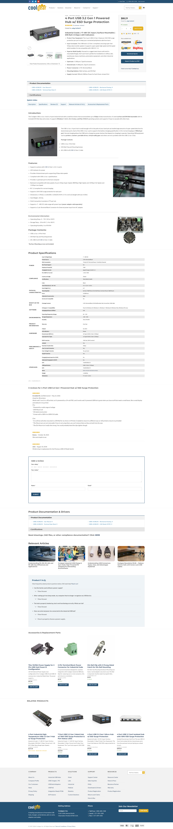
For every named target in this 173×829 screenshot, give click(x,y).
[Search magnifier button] (140, 8)
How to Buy (91, 798)
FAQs (89, 784)
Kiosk (70, 777)
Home (66, 15)
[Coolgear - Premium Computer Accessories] (37, 7)
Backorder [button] (33, 756)
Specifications (43, 104)
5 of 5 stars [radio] (53, 467)
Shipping (31, 795)
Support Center (92, 777)
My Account (141, 1)
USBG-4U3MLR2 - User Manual (41, 87)
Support (95, 8)
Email (90, 485)
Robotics (71, 791)
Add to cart (138, 28)
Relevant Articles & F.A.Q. (77, 104)
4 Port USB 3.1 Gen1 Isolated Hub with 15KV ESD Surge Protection (130, 735)
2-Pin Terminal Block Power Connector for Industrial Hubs (70, 666)
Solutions (60, 8)
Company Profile (33, 781)
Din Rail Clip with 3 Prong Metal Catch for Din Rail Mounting (100, 666)
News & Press (112, 781)
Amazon (126, 42)
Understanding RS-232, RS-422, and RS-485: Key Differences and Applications (40, 564)
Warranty (111, 787)
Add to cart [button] (34, 686)
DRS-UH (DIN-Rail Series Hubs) (90, 370)
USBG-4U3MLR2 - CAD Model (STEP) (100, 90)
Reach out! (75, 584)
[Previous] (30, 32)
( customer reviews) (78, 25)
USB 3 (72, 150)
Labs (69, 781)
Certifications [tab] (35, 95)
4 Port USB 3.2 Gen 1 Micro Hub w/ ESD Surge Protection (100, 735)
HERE (97, 535)
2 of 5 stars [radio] (35, 467)
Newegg (138, 42)
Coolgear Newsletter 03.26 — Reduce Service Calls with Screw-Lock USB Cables (131, 564)
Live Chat (122, 1)
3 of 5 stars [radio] (39, 467)
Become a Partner (113, 784)
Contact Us (86, 8)
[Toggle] (35, 592)
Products (52, 8)
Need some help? (130, 68)
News (30, 787)
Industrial (71, 784)
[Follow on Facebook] (29, 1)
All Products (52, 795)
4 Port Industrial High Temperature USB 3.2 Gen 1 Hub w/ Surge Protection (41, 736)
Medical (70, 787)
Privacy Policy (32, 791)
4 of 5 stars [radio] (45, 467)
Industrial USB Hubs (74, 15)
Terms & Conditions (61, 826)
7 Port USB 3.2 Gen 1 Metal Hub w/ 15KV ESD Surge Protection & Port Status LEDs (71, 736)
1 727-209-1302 (97, 815)
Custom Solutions (73, 795)
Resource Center (113, 777)
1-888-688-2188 (132, 1)
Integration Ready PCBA (55, 791)
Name (33, 485)
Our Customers (33, 784)
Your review (35, 470)
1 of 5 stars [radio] (32, 467)
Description (32, 104)
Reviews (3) (54, 104)
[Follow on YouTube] (38, 1)
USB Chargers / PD (54, 781)
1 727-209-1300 (98, 813)
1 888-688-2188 (101, 811)
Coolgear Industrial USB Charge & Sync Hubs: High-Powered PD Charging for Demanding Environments (70, 565)
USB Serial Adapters (54, 784)
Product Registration (94, 791)
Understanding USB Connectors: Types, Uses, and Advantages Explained (99, 564)
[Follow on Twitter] (32, 1)
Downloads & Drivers (94, 787)
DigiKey (138, 48)
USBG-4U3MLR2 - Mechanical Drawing (100, 87)
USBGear (126, 48)
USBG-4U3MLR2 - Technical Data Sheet (43, 90)
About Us (77, 8)
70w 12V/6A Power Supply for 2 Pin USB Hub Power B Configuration (41, 667)
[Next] (59, 32)
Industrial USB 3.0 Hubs (87, 15)
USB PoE (51, 787)
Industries (68, 8)
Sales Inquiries (92, 781)
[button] (144, 8)
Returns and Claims (94, 795)
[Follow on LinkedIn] (35, 1)
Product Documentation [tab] (40, 83)
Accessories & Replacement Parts (98, 104)
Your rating (34, 464)
